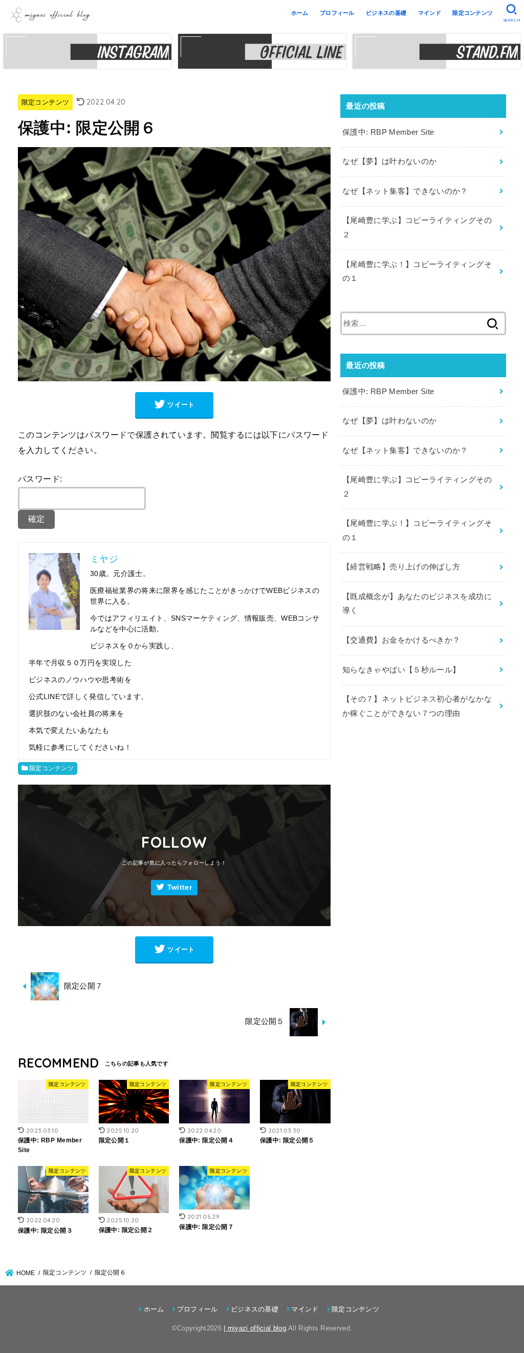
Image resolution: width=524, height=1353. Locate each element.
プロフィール (337, 13)
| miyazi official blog (255, 1328)
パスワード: (40, 478)
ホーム (300, 13)
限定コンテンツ (472, 13)
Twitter (179, 887)
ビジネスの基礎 (386, 13)
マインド (429, 13)
